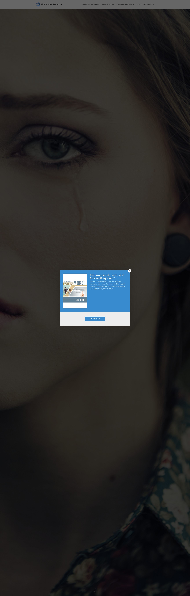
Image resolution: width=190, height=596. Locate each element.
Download (95, 319)
